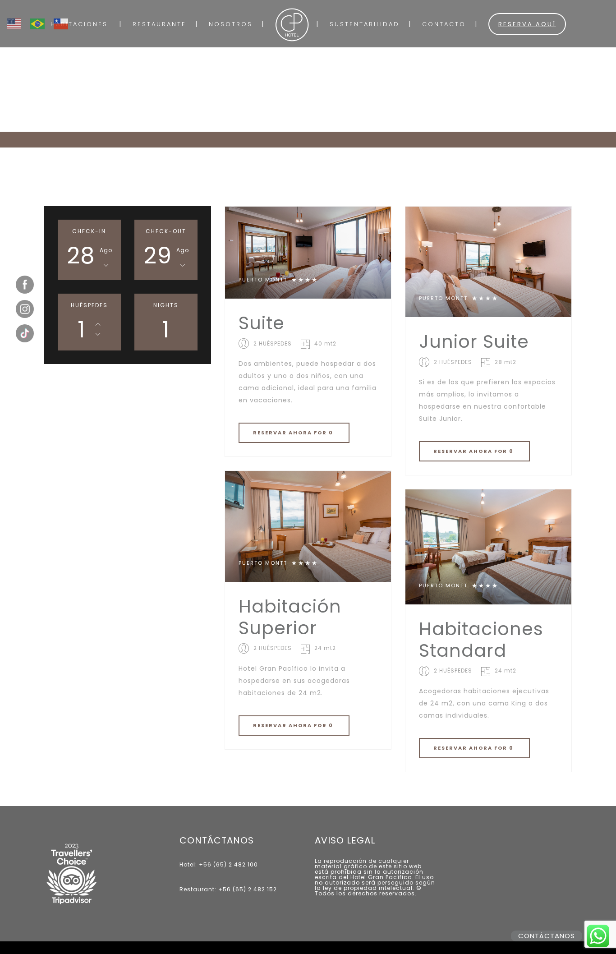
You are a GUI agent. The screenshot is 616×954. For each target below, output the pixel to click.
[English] (18, 18)
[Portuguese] (42, 18)
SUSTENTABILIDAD (365, 24)
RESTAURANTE (159, 24)
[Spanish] (65, 18)
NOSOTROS (231, 24)
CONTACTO (444, 24)
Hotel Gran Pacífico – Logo (292, 25)
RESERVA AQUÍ (527, 24)
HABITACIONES (79, 24)
